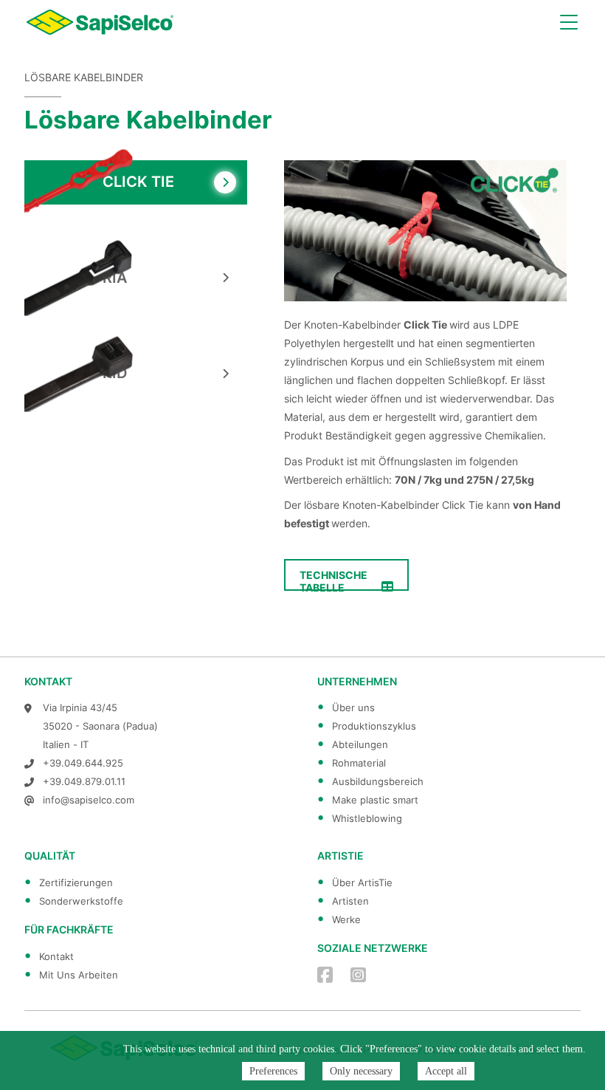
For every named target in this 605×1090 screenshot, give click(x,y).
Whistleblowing (367, 818)
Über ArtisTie (362, 882)
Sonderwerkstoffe (81, 901)
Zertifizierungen (76, 882)
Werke (346, 919)
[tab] (135, 182)
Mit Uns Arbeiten (78, 975)
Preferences (273, 1071)
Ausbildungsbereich (378, 781)
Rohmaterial (359, 763)
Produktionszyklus (374, 726)
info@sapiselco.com (88, 800)
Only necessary (361, 1071)
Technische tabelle (333, 580)
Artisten (350, 901)
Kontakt (56, 956)
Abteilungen (360, 744)
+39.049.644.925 (83, 763)
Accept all (446, 1071)
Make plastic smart (375, 800)
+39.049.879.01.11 (84, 781)
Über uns (353, 707)
